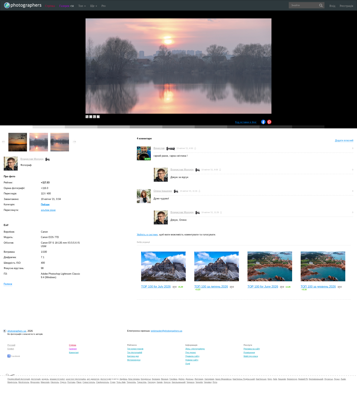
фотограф (36, 379)
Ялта (215, 382)
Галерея (66, 6)
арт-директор (93, 379)
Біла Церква (134, 379)
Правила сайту (192, 356)
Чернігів (199, 382)
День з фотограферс (195, 349)
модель (45, 379)
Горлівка (173, 379)
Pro (104, 6)
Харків (160, 382)
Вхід (332, 6)
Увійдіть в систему (147, 234)
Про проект (190, 352)
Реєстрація (346, 6)
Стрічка (50, 6)
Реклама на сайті (252, 349)
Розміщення (249, 352)
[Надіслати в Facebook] (263, 123)
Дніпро (181, 379)
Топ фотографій (134, 352)
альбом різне (48, 210)
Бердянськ (146, 379)
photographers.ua (16, 331)
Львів (343, 379)
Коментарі (73, 352)
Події (187, 363)
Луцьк (337, 379)
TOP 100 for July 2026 (156, 286)
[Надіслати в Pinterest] (269, 123)
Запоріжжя (209, 379)
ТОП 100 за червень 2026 (318, 286)
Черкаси (190, 382)
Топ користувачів (135, 349)
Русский (11, 345)
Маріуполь (12, 382)
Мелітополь (23, 382)
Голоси (8, 284)
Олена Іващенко (163, 191)
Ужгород (151, 382)
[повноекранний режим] (98, 116)
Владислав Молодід (32, 159)
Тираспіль (142, 382)
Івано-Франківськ (223, 379)
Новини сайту (191, 360)
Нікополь (55, 382)
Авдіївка (123, 379)
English (10, 349)
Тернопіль (131, 382)
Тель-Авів (121, 382)
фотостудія (105, 379)
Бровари (156, 379)
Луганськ (328, 379)
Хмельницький (178, 382)
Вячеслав (159, 148)
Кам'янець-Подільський (244, 379)
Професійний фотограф (18, 379)
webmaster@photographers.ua (166, 331)
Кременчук (292, 379)
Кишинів (282, 379)
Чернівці (207, 382)
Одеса (63, 382)
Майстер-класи (251, 356)
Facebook (15, 356)
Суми (112, 382)
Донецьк (189, 379)
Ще (92, 6)
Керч (270, 379)
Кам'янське (261, 379)
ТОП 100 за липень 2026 (211, 286)
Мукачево (35, 382)
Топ (81, 6)
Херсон (167, 382)
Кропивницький (316, 379)
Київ (275, 379)
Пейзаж (45, 204)
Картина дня (133, 356)
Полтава (71, 382)
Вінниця (164, 379)
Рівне (78, 382)
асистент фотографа (76, 379)
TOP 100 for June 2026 (262, 286)
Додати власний (344, 140)
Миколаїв (45, 382)
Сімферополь (102, 382)
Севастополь (89, 382)
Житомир (198, 379)
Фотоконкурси (133, 360)
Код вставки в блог (246, 122)
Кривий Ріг (303, 379)
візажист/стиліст (57, 379)
